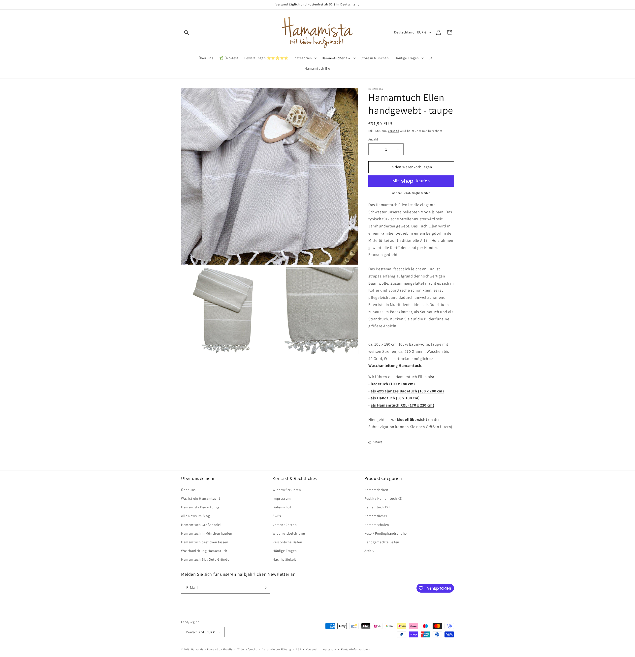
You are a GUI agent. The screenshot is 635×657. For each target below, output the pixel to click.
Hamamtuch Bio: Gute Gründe (205, 559)
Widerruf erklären (287, 489)
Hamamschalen (376, 524)
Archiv (369, 550)
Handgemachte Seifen (381, 542)
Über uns (188, 489)
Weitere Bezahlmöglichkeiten (411, 193)
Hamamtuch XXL (377, 507)
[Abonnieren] (264, 588)
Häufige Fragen (285, 550)
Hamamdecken (376, 489)
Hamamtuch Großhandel (201, 524)
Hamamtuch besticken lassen (204, 542)
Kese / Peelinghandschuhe (385, 533)
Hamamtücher (375, 516)
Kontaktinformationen (355, 649)
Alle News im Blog (195, 516)
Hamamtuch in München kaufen (206, 533)
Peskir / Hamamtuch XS (383, 498)
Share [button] (377, 442)
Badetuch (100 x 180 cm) (393, 383)
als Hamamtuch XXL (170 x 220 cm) (402, 405)
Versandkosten (285, 524)
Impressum (282, 498)
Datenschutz (283, 507)
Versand (393, 131)
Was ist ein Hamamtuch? (200, 498)
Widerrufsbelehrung (289, 533)
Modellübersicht (412, 419)
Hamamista (198, 649)
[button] (186, 32)
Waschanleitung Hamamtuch (394, 365)
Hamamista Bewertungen (201, 507)
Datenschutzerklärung (276, 649)
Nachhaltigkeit (284, 559)
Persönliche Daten (287, 542)
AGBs (277, 516)
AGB (298, 649)
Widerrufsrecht (247, 649)
